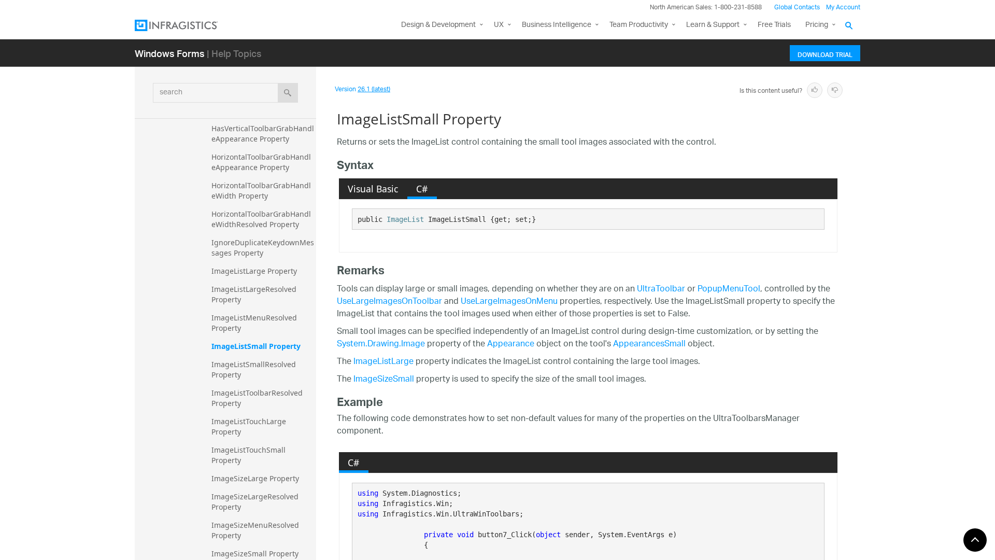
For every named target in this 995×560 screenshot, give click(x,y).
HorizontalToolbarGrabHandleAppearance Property (261, 162)
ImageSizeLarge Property (255, 478)
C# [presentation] (422, 189)
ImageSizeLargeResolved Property (256, 502)
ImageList (405, 219)
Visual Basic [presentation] (373, 189)
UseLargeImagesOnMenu (509, 302)
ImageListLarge (383, 362)
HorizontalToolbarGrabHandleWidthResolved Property (261, 219)
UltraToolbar (661, 289)
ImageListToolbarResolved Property (258, 398)
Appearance (510, 344)
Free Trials (774, 25)
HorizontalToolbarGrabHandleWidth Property (261, 190)
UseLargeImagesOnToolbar (389, 302)
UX (499, 25)
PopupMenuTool (729, 289)
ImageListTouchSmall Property (249, 455)
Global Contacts (797, 8)
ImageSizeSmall (383, 379)
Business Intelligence (556, 25)
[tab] (373, 188)
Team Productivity (638, 25)
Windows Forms (170, 53)
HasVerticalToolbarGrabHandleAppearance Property (262, 133)
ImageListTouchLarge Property (249, 426)
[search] (288, 93)
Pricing (816, 25)
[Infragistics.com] (186, 25)
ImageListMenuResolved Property (255, 323)
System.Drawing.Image (381, 344)
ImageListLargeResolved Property (254, 294)
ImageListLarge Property (254, 271)
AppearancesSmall (649, 344)
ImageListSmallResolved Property (254, 369)
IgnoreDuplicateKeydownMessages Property (262, 247)
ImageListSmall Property (256, 346)
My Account (843, 8)
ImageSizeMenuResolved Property (256, 530)
